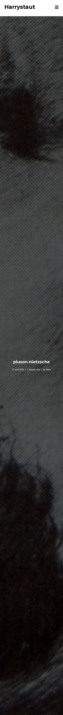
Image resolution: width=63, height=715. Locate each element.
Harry (48, 369)
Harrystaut (19, 7)
